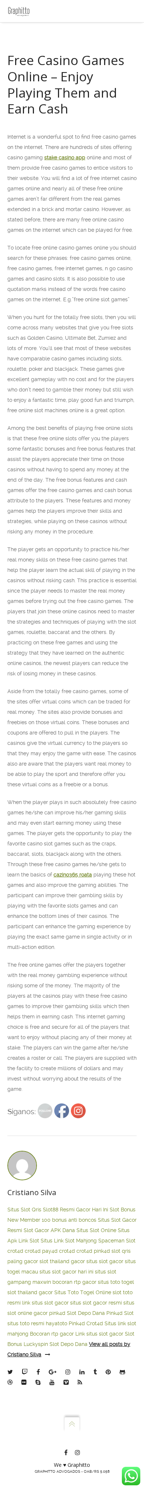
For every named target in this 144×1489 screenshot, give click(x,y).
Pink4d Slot (120, 1313)
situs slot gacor (104, 1261)
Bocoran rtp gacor (52, 1334)
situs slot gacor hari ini (66, 1272)
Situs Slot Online (96, 1230)
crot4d (15, 1251)
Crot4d (94, 1323)
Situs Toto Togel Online (82, 1292)
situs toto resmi (25, 1323)
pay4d (50, 1251)
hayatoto (56, 1323)
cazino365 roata (73, 875)
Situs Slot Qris (24, 1209)
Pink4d (77, 1323)
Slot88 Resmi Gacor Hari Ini (75, 1209)
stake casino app (64, 157)
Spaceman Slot (117, 1241)
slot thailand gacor (62, 1261)
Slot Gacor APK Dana (49, 1230)
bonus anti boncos (74, 1220)
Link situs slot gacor (99, 1334)
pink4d (102, 1251)
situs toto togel (116, 1282)
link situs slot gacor (45, 1303)
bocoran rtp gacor (74, 1282)
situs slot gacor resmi (96, 1303)
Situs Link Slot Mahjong (69, 1241)
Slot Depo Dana (86, 1313)
